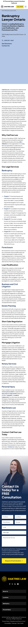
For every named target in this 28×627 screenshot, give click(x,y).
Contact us (11, 447)
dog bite (9, 395)
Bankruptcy (7, 170)
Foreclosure (7, 247)
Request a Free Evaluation (13, 561)
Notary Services (9, 364)
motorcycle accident (8, 391)
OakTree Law (5, 89)
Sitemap (14, 623)
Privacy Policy (5, 621)
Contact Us (6, 46)
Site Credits (20, 623)
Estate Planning (9, 306)
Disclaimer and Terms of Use (17, 621)
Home (3, 10)
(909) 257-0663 (9, 40)
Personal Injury (8, 386)
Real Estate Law (9, 408)
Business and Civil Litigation (10, 285)
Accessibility (8, 623)
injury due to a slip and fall (9, 393)
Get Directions (7, 43)
